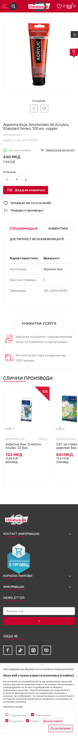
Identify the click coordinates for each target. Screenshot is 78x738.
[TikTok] (20, 650)
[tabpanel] (39, 54)
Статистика (43, 715)
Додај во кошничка (30, 190)
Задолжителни (19, 715)
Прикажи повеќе (13, 706)
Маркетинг (16, 721)
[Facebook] (33, 108)
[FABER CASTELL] (9, 429)
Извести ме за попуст (60, 150)
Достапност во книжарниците (37, 239)
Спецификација (24, 229)
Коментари (58, 229)
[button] (39, 203)
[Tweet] (44, 108)
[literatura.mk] (39, 7)
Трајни (35, 721)
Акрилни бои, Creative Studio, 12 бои (23, 446)
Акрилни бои (12, 134)
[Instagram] (33, 650)
